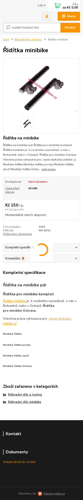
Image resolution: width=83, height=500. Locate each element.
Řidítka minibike (14, 301)
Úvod (6, 39)
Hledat (70, 27)
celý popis (49, 169)
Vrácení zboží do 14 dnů (19, 462)
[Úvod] (19, 16)
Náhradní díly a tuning (28, 39)
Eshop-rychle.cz (54, 493)
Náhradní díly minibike (24, 402)
